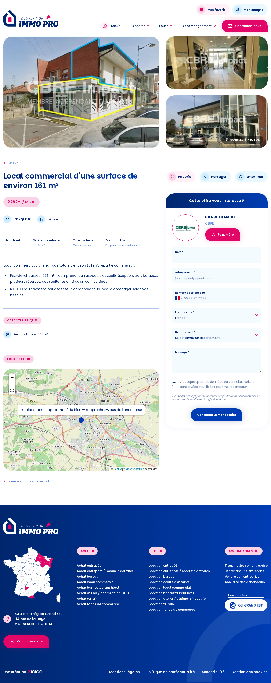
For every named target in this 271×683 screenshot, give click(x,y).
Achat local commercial (96, 582)
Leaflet (117, 469)
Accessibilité (213, 671)
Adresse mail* (185, 272)
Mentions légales (124, 671)
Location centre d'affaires (169, 582)
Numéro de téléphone (190, 293)
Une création (14, 671)
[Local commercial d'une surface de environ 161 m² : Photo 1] (81, 92)
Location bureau (161, 576)
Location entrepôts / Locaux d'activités (179, 571)
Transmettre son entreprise (246, 565)
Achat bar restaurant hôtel (98, 587)
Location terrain (161, 604)
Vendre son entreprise (242, 576)
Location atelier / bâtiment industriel (177, 598)
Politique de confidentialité (171, 671)
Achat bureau (87, 576)
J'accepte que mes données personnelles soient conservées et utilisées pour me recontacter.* (217, 384)
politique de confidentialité (239, 396)
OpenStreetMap (135, 469)
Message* (182, 352)
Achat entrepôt (89, 565)
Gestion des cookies (249, 671)
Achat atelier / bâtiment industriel (103, 593)
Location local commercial (170, 587)
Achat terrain (87, 598)
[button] (81, 419)
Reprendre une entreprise (244, 571)
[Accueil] (48, 18)
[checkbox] (174, 384)
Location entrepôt (163, 565)
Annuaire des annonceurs (245, 582)
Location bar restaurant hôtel (172, 593)
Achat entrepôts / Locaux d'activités (105, 571)
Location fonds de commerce (172, 610)
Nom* (179, 252)
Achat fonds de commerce (98, 604)
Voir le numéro (223, 234)
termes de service (187, 399)
